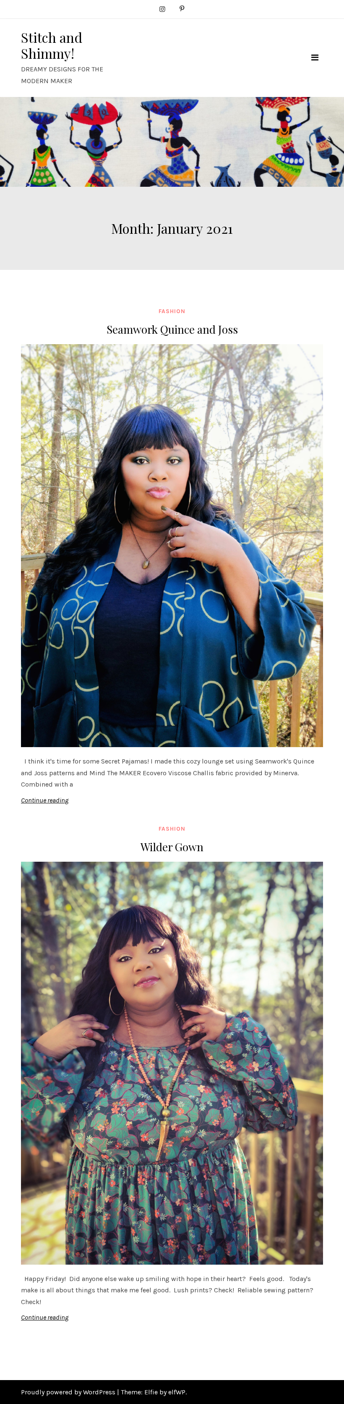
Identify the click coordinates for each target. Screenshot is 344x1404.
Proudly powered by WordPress (69, 1392)
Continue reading (44, 800)
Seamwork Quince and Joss (172, 329)
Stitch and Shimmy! (51, 45)
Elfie (151, 1392)
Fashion (172, 311)
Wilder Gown (172, 846)
